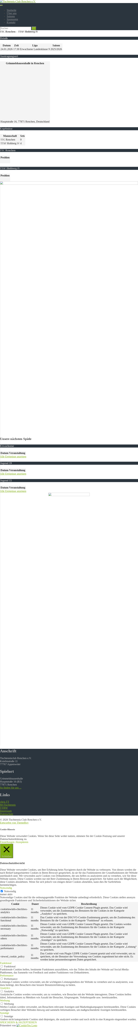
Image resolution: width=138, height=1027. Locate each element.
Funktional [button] (5, 963)
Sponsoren (12, 19)
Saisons (11, 16)
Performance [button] (6, 975)
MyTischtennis (8, 804)
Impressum (6, 810)
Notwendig (10, 891)
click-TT (4, 801)
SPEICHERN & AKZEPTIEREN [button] (18, 1022)
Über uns (11, 13)
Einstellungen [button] (7, 842)
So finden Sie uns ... (10, 787)
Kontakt (11, 22)
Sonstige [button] (4, 1012)
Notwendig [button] (6, 887)
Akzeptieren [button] (21, 842)
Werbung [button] (5, 1000)
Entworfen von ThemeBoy (14, 822)
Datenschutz (6, 814)
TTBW (4, 807)
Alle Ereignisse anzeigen (13, 456)
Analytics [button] (5, 988)
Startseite (11, 10)
